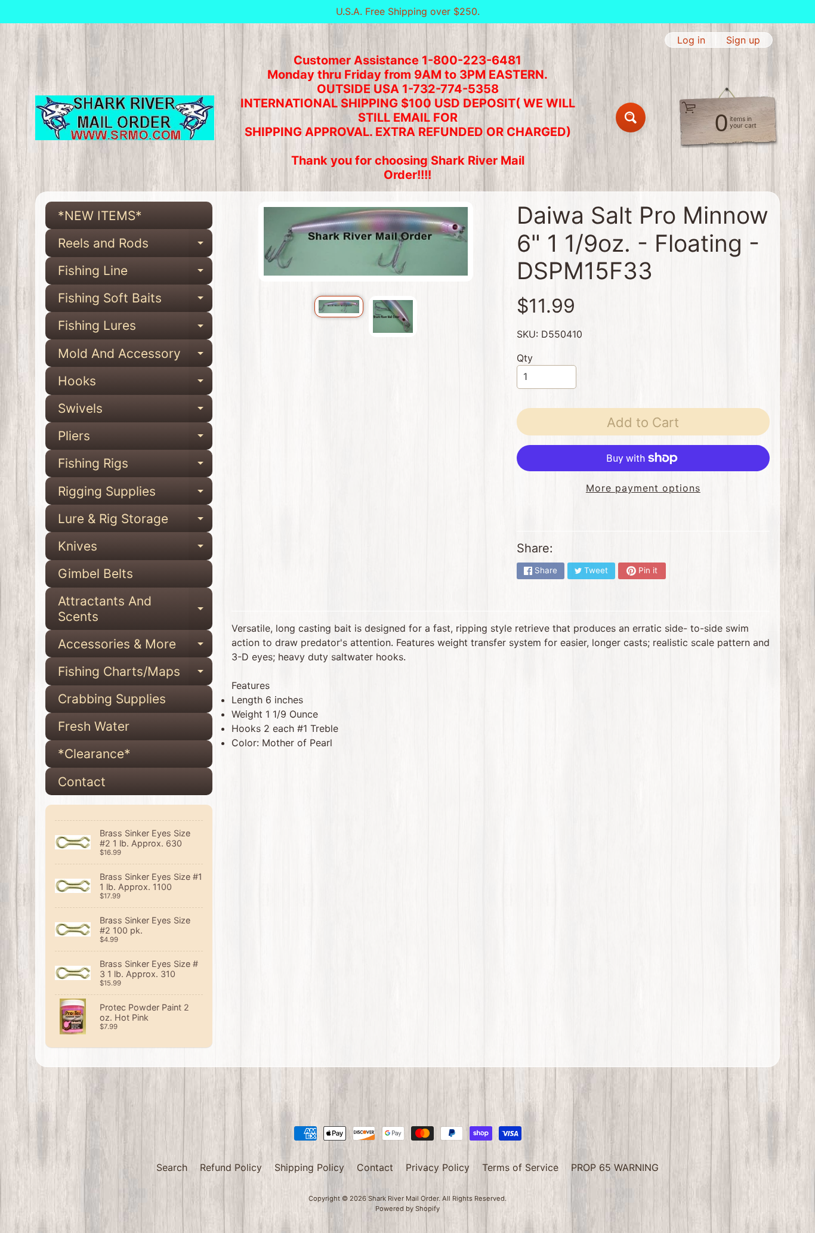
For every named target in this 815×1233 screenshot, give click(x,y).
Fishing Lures (135, 328)
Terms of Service (520, 1167)
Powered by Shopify (407, 1208)
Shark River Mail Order (403, 1198)
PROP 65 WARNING (615, 1167)
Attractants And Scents (135, 609)
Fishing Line (135, 274)
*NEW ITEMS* (100, 215)
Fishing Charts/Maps (135, 674)
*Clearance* (94, 753)
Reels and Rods (135, 246)
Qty (525, 358)
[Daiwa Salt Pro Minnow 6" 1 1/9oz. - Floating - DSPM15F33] (338, 307)
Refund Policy (231, 1167)
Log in (691, 40)
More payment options (643, 488)
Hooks (135, 383)
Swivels (135, 411)
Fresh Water (93, 726)
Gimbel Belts (95, 573)
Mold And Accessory (135, 356)
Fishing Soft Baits (135, 301)
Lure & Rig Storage (135, 521)
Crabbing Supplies (112, 698)
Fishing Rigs (135, 466)
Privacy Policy (438, 1167)
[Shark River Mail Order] (124, 117)
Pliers (135, 439)
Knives (135, 549)
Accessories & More (135, 646)
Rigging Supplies (135, 494)
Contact (82, 781)
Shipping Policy (309, 1167)
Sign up (743, 40)
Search (171, 1167)
